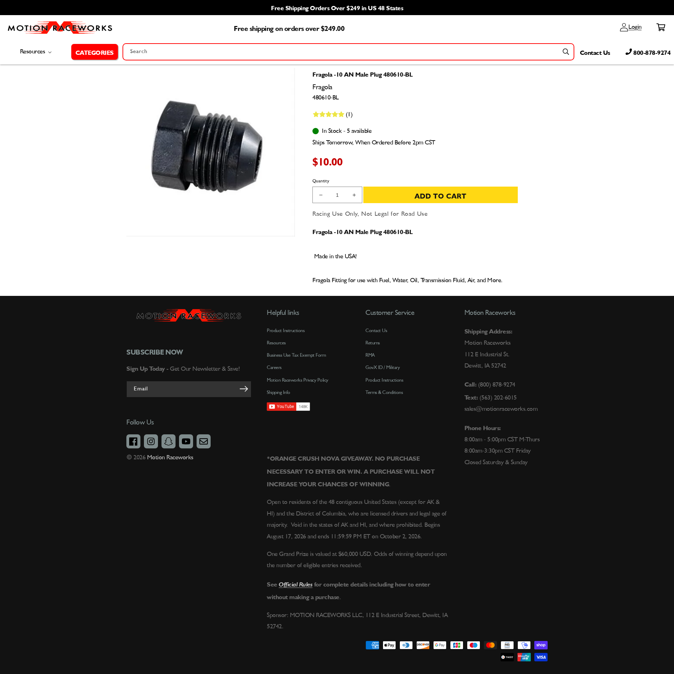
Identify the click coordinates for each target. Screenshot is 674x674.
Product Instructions (384, 380)
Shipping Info (278, 392)
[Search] (566, 51)
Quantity (320, 181)
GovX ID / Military (382, 367)
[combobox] (348, 52)
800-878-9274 (651, 51)
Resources (276, 343)
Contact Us (595, 51)
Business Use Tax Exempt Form (296, 355)
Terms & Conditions (384, 392)
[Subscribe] (243, 388)
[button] (94, 51)
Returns (372, 343)
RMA (370, 355)
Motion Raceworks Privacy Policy (297, 380)
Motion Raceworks (170, 457)
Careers (274, 367)
